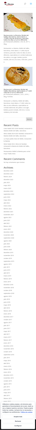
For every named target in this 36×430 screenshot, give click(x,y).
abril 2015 (7, 395)
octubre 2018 (8, 290)
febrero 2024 (8, 176)
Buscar (29, 119)
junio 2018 (7, 302)
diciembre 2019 (8, 252)
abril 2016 (7, 363)
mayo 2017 (7, 331)
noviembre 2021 (9, 214)
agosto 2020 (8, 241)
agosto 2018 (8, 296)
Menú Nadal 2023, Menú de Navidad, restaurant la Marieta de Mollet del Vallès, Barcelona (16, 146)
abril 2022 (7, 203)
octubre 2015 (8, 381)
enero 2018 (7, 314)
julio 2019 (7, 267)
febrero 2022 (8, 209)
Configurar (18, 425)
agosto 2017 (8, 322)
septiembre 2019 (9, 261)
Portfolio (10, 97)
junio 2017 (7, 328)
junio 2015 (7, 390)
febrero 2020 (8, 249)
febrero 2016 (8, 369)
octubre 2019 (8, 258)
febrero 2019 (8, 279)
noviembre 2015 (9, 378)
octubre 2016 (8, 352)
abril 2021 (7, 223)
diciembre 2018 (8, 284)
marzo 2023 (7, 188)
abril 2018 (7, 308)
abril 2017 (7, 334)
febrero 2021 (8, 226)
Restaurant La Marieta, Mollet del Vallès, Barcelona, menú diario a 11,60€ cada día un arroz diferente (18, 91)
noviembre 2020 (9, 235)
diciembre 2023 (8, 179)
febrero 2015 (8, 398)
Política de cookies (26, 412)
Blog (5, 44)
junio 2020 (7, 247)
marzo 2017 (7, 337)
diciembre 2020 (8, 232)
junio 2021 (7, 220)
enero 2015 (7, 401)
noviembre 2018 (9, 287)
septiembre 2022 (9, 194)
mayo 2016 (7, 360)
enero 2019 (7, 282)
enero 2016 (7, 372)
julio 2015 (7, 387)
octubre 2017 (8, 319)
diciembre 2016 (8, 346)
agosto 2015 (8, 384)
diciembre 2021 (8, 212)
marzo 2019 (7, 276)
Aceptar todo (18, 416)
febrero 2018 (8, 311)
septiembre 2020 (9, 238)
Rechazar (18, 421)
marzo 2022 (7, 206)
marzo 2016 (7, 366)
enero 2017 (7, 343)
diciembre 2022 (8, 191)
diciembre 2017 (8, 317)
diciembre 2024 (8, 174)
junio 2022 (7, 197)
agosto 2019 (8, 264)
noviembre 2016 (9, 349)
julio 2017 (7, 325)
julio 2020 (7, 244)
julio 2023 (7, 182)
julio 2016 (7, 357)
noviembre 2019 (9, 255)
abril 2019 (7, 273)
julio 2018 (7, 299)
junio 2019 (7, 270)
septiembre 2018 (9, 293)
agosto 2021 (8, 217)
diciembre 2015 (8, 375)
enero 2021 (7, 229)
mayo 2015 (7, 392)
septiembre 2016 (9, 355)
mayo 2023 (7, 185)
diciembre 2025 (8, 171)
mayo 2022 (7, 200)
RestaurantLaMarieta (12, 42)
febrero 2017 (8, 340)
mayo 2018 (7, 305)
